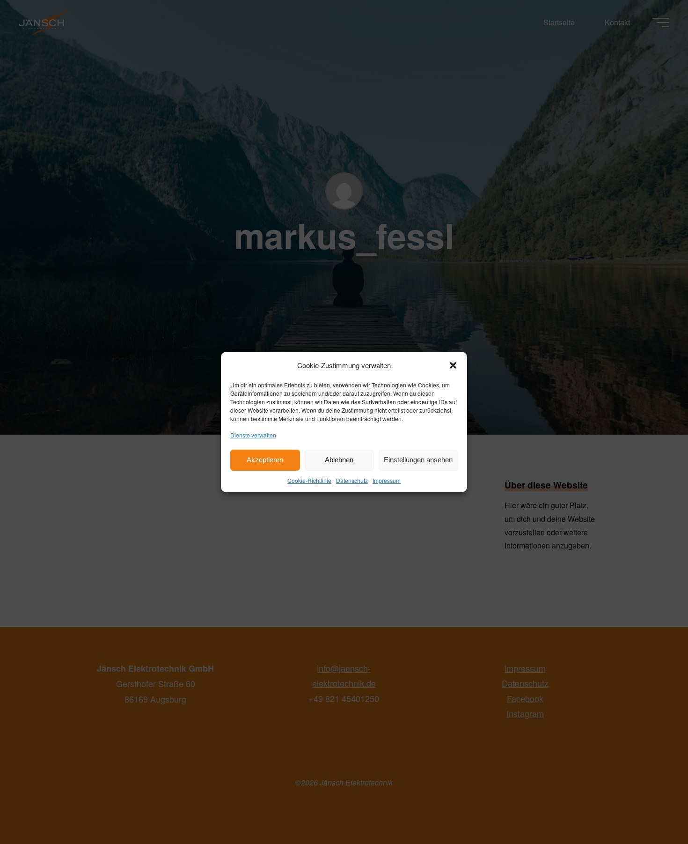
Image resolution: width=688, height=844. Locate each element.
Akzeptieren (265, 460)
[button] (453, 365)
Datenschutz (352, 480)
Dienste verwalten (253, 435)
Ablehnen (339, 460)
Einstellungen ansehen (418, 460)
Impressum (387, 480)
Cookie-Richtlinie (309, 480)
